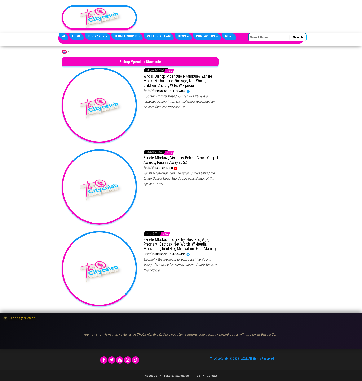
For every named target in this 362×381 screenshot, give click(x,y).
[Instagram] (127, 360)
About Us (151, 375)
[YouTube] (119, 360)
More (229, 36)
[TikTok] (135, 360)
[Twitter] (111, 360)
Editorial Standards (176, 375)
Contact (212, 375)
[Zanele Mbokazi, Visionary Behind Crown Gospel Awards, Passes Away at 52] (99, 186)
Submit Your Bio (127, 36)
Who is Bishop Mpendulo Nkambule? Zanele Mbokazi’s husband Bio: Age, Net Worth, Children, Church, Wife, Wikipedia (177, 81)
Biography (96, 36)
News (182, 36)
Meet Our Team (159, 36)
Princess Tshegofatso (170, 91)
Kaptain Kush (164, 168)
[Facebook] (103, 360)
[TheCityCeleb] (63, 36)
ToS (197, 375)
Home (76, 36)
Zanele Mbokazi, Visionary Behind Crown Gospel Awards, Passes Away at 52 (180, 160)
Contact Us (206, 36)
